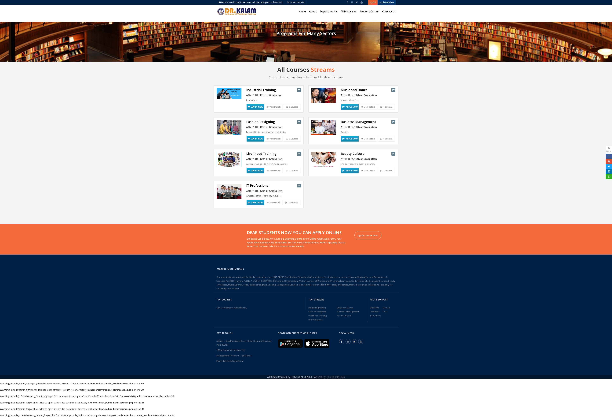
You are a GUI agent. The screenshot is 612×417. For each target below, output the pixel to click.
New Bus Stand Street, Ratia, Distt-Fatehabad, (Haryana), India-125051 (251, 2)
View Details (275, 107)
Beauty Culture (344, 315)
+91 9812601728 (296, 2)
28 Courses (293, 202)
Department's (328, 11)
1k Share (608, 150)
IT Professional (315, 319)
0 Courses (293, 107)
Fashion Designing (317, 311)
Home (302, 11)
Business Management (348, 311)
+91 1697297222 (244, 355)
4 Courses (387, 170)
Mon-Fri (386, 307)
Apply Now (257, 107)
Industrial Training (317, 307)
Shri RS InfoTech (336, 376)
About (313, 11)
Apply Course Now (368, 235)
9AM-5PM (374, 307)
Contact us (389, 11)
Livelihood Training (317, 315)
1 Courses (387, 107)
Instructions (375, 315)
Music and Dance (345, 307)
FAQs (385, 311)
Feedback (374, 311)
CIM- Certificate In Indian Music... (231, 307)
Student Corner (369, 11)
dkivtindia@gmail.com (232, 361)
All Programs (348, 11)
